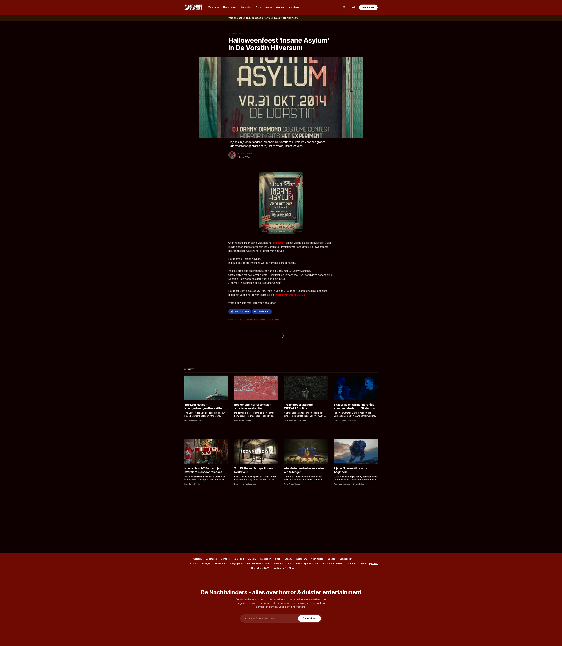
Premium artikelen (332, 563)
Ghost (374, 563)
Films (258, 7)
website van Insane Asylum (290, 294)
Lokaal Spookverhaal (307, 563)
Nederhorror (229, 7)
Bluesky (252, 558)
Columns (350, 563)
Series (268, 7)
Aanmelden (368, 7)
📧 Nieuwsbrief (261, 311)
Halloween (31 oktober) (266, 319)
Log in (353, 7)
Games (280, 7)
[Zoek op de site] (344, 7)
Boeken (331, 558)
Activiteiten (234, 33)
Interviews (293, 7)
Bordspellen (346, 558)
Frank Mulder (244, 153)
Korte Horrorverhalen (258, 563)
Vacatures (213, 7)
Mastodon (265, 558)
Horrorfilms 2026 (260, 568)
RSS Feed (239, 558)
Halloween (279, 242)
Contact (225, 558)
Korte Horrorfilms (283, 563)
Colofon (197, 558)
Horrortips (220, 563)
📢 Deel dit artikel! (240, 311)
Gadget (206, 563)
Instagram (301, 558)
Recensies (245, 7)
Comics (194, 563)
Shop (278, 558)
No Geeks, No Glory (284, 568)
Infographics (236, 563)
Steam (288, 558)
